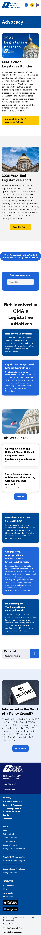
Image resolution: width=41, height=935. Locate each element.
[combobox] (19, 283)
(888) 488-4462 (10, 789)
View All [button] (20, 497)
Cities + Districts (10, 837)
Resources (7, 818)
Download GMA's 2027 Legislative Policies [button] (15, 120)
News (5, 830)
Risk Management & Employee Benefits (12, 809)
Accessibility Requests (12, 932)
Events (6, 815)
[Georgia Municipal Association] (11, 5)
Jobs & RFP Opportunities (14, 857)
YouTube (9, 896)
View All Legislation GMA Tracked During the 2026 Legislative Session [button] (20, 256)
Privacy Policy (8, 924)
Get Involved (8, 834)
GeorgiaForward (10, 845)
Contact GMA (9, 841)
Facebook (10, 886)
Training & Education (12, 801)
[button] (26, 5)
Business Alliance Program (14, 860)
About (5, 827)
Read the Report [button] (20, 227)
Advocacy (7, 798)
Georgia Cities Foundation (14, 848)
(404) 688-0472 (10, 784)
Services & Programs (12, 805)
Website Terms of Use (12, 928)
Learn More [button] (20, 748)
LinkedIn (9, 893)
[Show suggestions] (31, 282)
